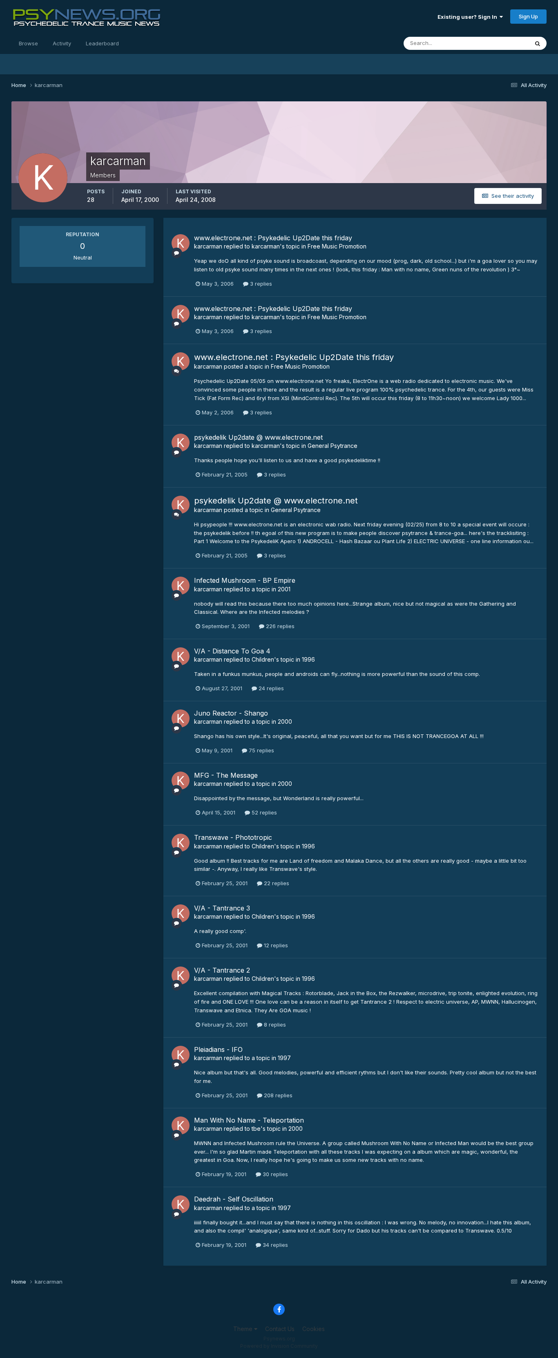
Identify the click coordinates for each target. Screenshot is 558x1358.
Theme (243, 1328)
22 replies (275, 883)
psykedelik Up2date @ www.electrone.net (258, 437)
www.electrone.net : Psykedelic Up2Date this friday (273, 238)
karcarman (208, 246)
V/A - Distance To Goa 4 (232, 651)
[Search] (538, 43)
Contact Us (280, 1328)
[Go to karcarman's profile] (181, 243)
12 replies (275, 945)
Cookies (313, 1328)
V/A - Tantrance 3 (222, 908)
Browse (28, 43)
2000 (285, 721)
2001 (284, 589)
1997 (284, 1057)
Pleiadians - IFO (218, 1049)
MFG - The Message (226, 775)
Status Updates (499, 43)
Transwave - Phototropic (233, 837)
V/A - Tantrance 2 (222, 970)
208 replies (277, 1095)
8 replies (274, 1024)
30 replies (274, 1174)
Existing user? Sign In (468, 16)
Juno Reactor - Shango (231, 713)
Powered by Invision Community (279, 1346)
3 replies (260, 283)
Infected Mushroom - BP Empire (244, 580)
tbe (256, 1128)
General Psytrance (332, 445)
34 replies (274, 1245)
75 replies (260, 750)
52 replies (263, 812)
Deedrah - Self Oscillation (233, 1199)
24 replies (270, 688)
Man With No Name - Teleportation (249, 1120)
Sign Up (528, 16)
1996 (308, 659)
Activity (62, 43)
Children (263, 659)
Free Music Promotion (337, 246)
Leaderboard (102, 43)
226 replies (279, 626)
